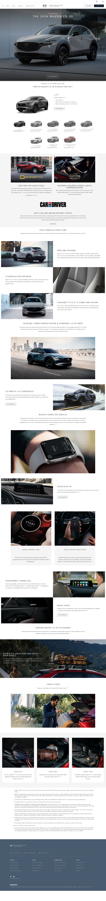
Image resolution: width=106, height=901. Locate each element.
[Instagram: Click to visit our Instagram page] (13, 876)
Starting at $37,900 (69, 147)
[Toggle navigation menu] (2, 6)
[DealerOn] (13, 884)
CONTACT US (79, 865)
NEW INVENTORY (14, 862)
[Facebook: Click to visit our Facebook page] (11, 876)
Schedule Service (99, 5)
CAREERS (78, 870)
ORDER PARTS (35, 870)
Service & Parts (30, 5)
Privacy (35, 886)
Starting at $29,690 (52, 131)
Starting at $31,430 (85, 131)
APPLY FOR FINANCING (59, 862)
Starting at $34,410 (52, 147)
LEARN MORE (53, 224)
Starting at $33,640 (35, 147)
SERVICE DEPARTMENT (37, 862)
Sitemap (30, 886)
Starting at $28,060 (35, 131)
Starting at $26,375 (18, 131)
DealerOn (23, 886)
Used (13, 5)
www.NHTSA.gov (81, 799)
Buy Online (88, 5)
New (7, 5)
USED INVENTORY (14, 865)
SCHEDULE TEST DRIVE (15, 870)
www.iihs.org (29, 195)
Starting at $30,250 (69, 131)
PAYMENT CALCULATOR (59, 865)
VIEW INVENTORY (53, 76)
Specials (20, 5)
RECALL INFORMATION (37, 865)
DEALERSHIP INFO (80, 862)
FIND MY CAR (57, 870)
